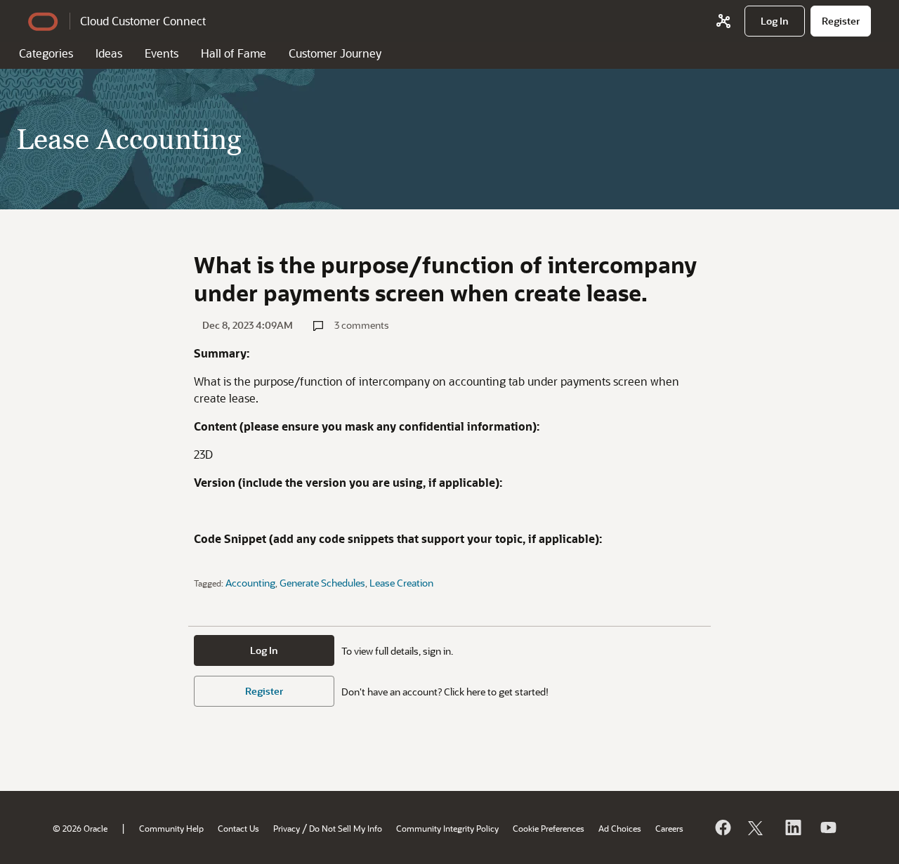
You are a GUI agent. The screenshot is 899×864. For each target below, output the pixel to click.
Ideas (109, 53)
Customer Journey (335, 53)
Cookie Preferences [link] (548, 828)
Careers (669, 828)
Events (161, 53)
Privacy (286, 828)
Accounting (250, 582)
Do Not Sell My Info (345, 828)
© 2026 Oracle (80, 828)
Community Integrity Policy (447, 828)
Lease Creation (401, 582)
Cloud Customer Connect (143, 20)
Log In (264, 650)
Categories (46, 53)
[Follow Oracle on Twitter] (757, 827)
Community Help (171, 828)
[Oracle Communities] (723, 21)
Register (264, 691)
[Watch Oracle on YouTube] (827, 827)
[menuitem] (774, 21)
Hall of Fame (233, 53)
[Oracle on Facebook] (722, 827)
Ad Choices (619, 828)
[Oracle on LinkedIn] (792, 827)
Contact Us (238, 828)
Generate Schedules (322, 582)
